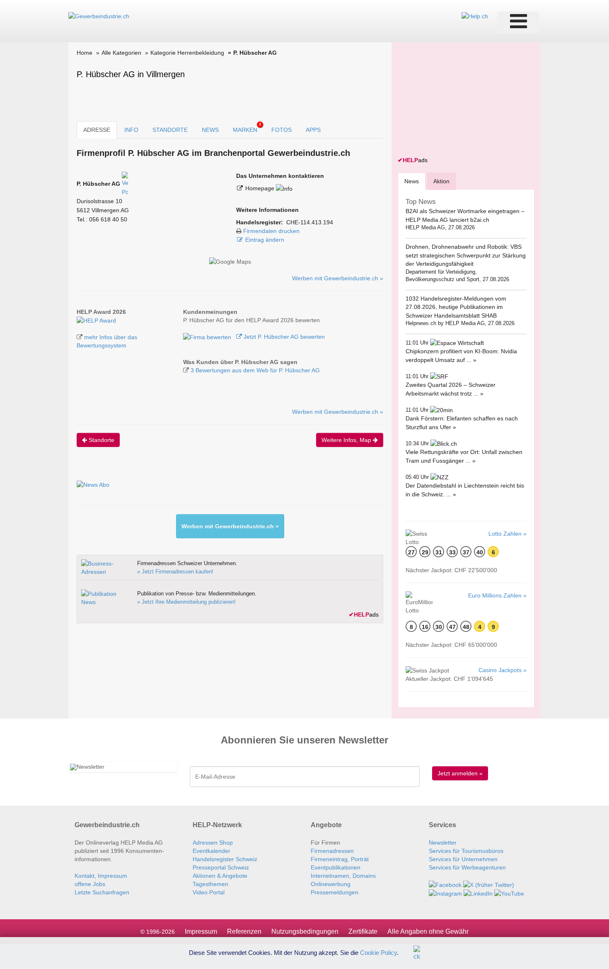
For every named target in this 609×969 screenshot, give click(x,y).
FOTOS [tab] (281, 129)
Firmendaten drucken (271, 231)
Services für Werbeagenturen (467, 867)
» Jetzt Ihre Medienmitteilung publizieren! (186, 602)
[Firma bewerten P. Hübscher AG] (208, 336)
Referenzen (244, 931)
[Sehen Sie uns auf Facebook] (445, 884)
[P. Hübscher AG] (96, 320)
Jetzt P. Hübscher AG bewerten (283, 336)
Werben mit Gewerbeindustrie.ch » (337, 278)
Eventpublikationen (335, 867)
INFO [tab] (131, 129)
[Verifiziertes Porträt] (125, 183)
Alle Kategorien (121, 52)
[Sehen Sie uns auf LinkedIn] (478, 893)
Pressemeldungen (334, 892)
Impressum (201, 931)
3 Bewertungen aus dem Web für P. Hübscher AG (255, 370)
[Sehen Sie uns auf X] (488, 884)
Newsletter (443, 842)
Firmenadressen (332, 851)
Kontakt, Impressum (101, 875)
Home (84, 52)
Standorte (100, 440)
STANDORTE (170, 129)
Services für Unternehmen (463, 859)
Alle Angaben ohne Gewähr (428, 931)
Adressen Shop (213, 842)
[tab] (411, 180)
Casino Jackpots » (503, 670)
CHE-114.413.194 (309, 222)
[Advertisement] (460, 100)
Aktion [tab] (441, 181)
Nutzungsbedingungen (304, 931)
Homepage (260, 188)
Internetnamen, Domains (343, 875)
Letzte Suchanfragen (102, 892)
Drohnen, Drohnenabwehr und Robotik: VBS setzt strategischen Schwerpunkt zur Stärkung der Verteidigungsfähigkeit (466, 255)
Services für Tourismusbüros (466, 851)
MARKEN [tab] (247, 127)
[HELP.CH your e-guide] (475, 15)
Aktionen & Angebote (220, 875)
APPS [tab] (313, 129)
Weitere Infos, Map (347, 440)
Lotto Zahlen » (507, 533)
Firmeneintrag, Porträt (340, 859)
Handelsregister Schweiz (225, 859)
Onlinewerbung (330, 884)
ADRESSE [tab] (96, 129)
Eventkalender (211, 851)
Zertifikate (362, 931)
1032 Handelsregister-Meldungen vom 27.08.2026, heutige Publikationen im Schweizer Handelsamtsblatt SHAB (456, 307)
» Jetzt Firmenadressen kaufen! (175, 571)
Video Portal (209, 892)
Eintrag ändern (264, 239)
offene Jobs (90, 884)
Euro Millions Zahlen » (497, 595)
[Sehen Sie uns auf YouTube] (509, 893)
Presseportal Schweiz (221, 867)
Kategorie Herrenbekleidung (187, 52)
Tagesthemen (210, 884)
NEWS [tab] (210, 129)
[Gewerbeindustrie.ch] (98, 15)
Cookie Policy (378, 952)
